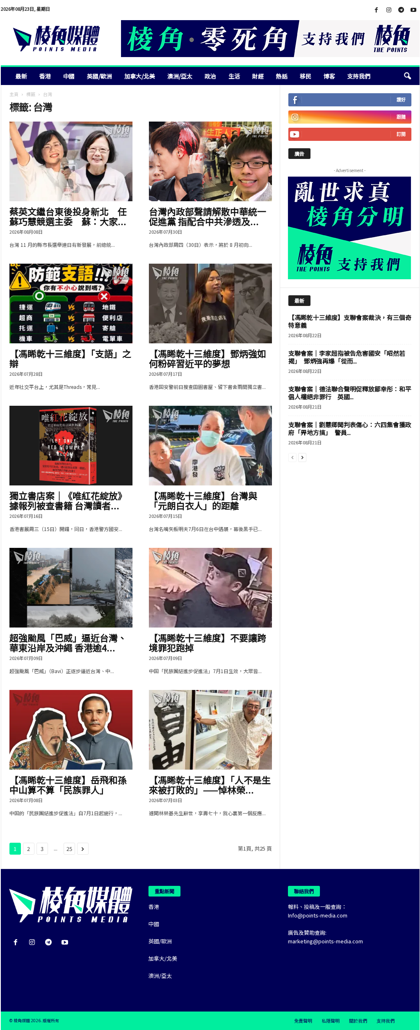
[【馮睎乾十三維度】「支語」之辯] (70, 303)
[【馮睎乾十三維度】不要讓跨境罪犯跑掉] (210, 588)
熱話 (282, 76)
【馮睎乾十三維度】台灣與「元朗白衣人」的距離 (203, 500)
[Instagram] (389, 10)
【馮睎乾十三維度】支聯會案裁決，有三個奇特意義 (349, 321)
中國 (69, 76)
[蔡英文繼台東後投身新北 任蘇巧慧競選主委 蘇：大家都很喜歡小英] (70, 161)
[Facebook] (376, 10)
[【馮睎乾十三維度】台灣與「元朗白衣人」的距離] (210, 445)
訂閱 (401, 134)
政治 (210, 76)
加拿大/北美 (139, 76)
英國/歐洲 (99, 76)
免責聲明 (303, 1020)
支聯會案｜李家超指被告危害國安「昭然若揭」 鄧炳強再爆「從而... (346, 357)
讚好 (401, 100)
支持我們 (358, 76)
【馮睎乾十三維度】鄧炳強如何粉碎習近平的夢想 (207, 358)
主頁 (13, 94)
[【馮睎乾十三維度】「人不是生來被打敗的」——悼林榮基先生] (210, 730)
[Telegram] (401, 10)
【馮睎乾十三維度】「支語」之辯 (70, 358)
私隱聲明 (331, 1020)
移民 (305, 76)
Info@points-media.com (317, 915)
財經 (258, 76)
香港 (45, 76)
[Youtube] (413, 10)
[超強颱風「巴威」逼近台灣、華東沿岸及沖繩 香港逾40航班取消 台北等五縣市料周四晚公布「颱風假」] (70, 588)
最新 (21, 76)
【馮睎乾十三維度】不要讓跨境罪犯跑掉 (207, 642)
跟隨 (401, 117)
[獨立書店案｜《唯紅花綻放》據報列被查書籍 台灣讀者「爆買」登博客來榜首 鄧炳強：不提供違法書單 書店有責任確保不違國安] (70, 445)
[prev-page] (292, 457)
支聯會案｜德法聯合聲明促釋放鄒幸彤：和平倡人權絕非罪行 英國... (349, 392)
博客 (329, 76)
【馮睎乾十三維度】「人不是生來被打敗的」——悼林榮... (210, 784)
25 (69, 849)
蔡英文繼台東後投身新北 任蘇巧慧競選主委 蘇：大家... (68, 216)
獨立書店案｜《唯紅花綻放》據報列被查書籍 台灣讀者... (68, 500)
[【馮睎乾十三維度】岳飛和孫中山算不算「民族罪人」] (70, 730)
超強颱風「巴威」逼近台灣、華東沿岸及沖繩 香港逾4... (68, 642)
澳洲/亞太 (179, 76)
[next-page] (302, 457)
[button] (407, 76)
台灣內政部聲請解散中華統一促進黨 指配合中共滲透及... (207, 216)
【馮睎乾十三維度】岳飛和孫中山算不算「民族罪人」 (68, 784)
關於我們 (358, 1020)
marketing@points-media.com (325, 941)
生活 (234, 76)
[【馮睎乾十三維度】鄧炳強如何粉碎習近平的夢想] (210, 303)
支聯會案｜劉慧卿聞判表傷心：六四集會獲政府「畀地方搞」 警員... (349, 428)
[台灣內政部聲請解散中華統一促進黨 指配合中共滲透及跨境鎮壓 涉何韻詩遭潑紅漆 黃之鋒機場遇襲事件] (210, 161)
